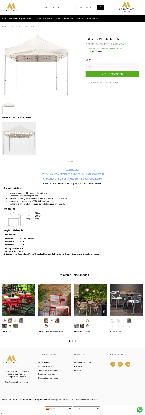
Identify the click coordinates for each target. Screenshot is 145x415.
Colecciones (83, 7)
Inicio (4, 18)
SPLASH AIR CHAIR (82, 331)
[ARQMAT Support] (126, 7)
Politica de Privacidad (47, 399)
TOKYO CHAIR (8, 331)
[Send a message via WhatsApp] (140, 410)
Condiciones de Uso (9, 399)
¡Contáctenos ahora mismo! (16, 382)
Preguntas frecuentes (47, 374)
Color (88, 59)
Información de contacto (28, 399)
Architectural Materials (84, 362)
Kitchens (78, 370)
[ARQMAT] (11, 359)
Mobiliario (47, 18)
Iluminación (80, 18)
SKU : (88, 52)
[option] (36, 65)
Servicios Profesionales (48, 370)
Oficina (38, 18)
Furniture (78, 366)
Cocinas (57, 18)
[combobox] (58, 409)
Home (4, 26)
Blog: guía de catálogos (48, 378)
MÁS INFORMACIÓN (112, 74)
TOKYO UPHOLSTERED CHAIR (50, 331)
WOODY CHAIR (116, 331)
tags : (88, 82)
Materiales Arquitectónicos (20, 18)
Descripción (73, 161)
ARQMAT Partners (46, 366)
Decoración (68, 18)
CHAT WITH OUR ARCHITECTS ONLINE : (102, 44)
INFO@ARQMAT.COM (90, 178)
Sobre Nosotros (45, 362)
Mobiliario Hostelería (100, 82)
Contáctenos (92, 18)
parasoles (114, 82)
